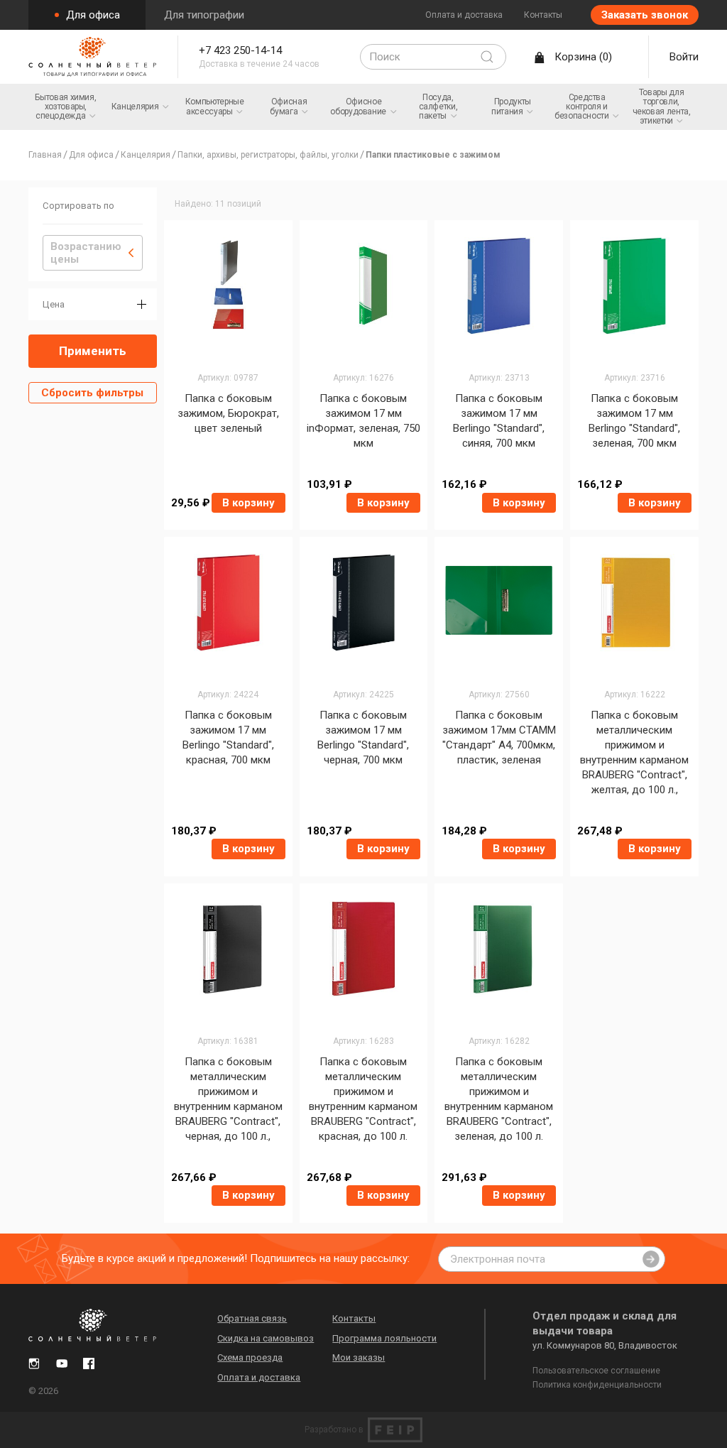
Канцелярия (145, 155)
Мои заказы (358, 1357)
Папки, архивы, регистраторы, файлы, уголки (268, 155)
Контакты (543, 15)
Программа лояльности (384, 1338)
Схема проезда (250, 1357)
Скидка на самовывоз (265, 1338)
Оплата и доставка (464, 15)
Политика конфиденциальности (597, 1385)
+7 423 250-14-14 (240, 50)
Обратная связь (252, 1318)
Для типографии (204, 15)
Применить (92, 351)
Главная (45, 155)
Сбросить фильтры (92, 392)
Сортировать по (78, 205)
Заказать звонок (644, 15)
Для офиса (91, 15)
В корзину (248, 502)
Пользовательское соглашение (596, 1371)
